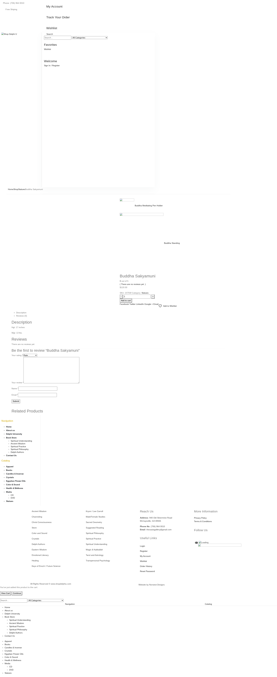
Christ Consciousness (42, 522)
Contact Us (11, 455)
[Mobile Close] (1, 597)
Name (15, 388)
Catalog (208, 604)
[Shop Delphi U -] (9, 34)
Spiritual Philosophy (20, 449)
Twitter (132, 304)
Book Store (11, 438)
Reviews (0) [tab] (21, 316)
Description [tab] (21, 312)
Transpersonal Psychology (98, 560)
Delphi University (14, 434)
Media (9, 492)
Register (144, 551)
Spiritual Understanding (21, 441)
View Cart (5, 593)
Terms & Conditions (203, 521)
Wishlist (143, 561)
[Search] (110, 38)
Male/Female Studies (95, 517)
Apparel (9, 466)
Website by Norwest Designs (151, 585)
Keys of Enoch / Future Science (46, 566)
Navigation (70, 604)
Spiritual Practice (18, 446)
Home (9, 427)
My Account (145, 556)
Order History (146, 566)
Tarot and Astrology (94, 555)
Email (155, 304)
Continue (17, 593)
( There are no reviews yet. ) (133, 284)
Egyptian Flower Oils (16, 481)
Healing (35, 560)
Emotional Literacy (40, 555)
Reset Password (147, 571)
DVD (13, 498)
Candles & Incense (15, 474)
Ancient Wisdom (18, 443)
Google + (148, 304)
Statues (145, 293)
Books (9, 470)
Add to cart (126, 300)
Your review (18, 382)
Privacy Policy (200, 518)
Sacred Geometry (94, 522)
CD (12, 495)
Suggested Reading (95, 528)
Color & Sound (13, 484)
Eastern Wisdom (39, 549)
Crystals (10, 477)
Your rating (17, 355)
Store (34, 528)
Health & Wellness (14, 488)
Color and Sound (39, 533)
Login (142, 546)
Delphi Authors (17, 452)
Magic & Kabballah (94, 549)
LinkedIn (140, 304)
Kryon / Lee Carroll (94, 511)
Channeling (37, 517)
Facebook (124, 304)
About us (10, 430)
